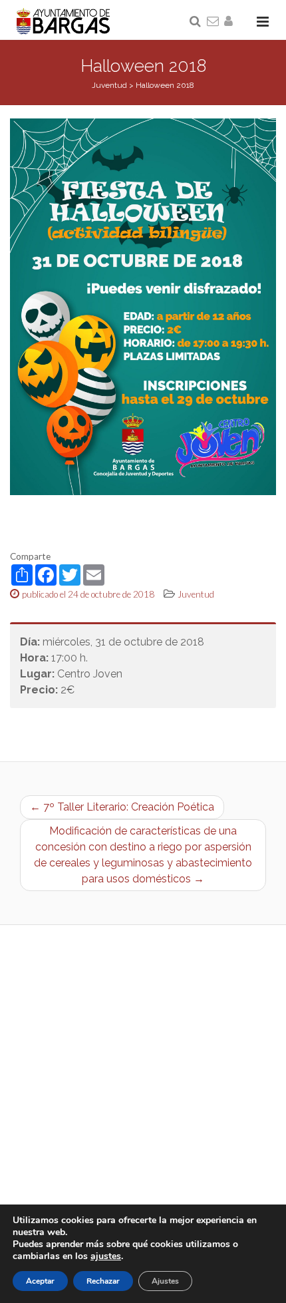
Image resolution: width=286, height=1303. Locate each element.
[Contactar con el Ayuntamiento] (213, 22)
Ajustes (165, 1281)
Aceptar (40, 1281)
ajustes (105, 1256)
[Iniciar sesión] (230, 22)
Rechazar (103, 1281)
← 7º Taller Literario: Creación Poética (122, 807)
